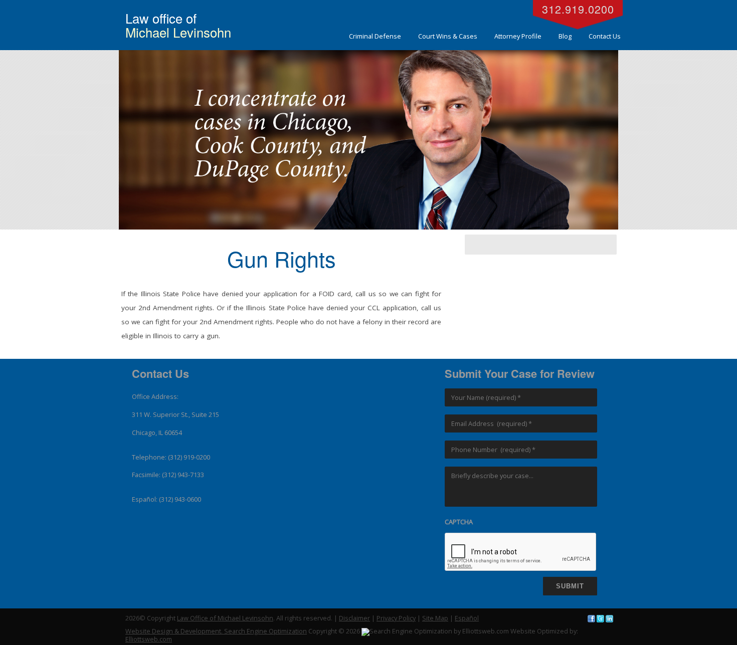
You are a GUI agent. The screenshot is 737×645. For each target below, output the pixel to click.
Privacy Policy (396, 617)
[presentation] (521, 552)
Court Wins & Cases (447, 36)
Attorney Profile (517, 36)
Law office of (178, 25)
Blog (565, 36)
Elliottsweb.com (148, 638)
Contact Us (605, 36)
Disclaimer (354, 617)
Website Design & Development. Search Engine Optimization (216, 630)
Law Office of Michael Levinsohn (225, 617)
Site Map (435, 617)
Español (467, 617)
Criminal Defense (375, 36)
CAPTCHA (459, 522)
